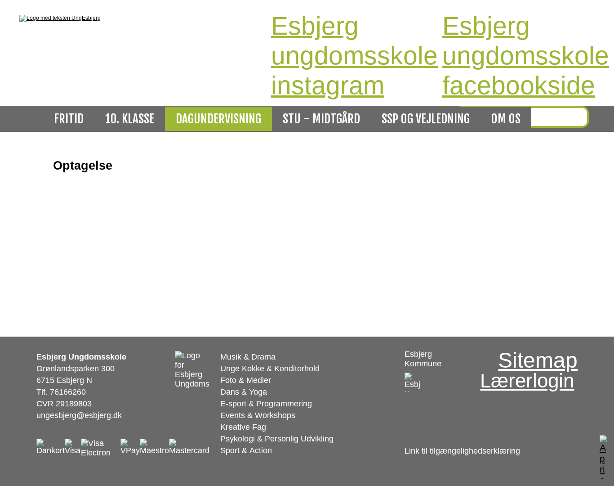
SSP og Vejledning (426, 118)
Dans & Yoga (243, 391)
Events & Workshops (257, 415)
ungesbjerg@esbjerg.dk (79, 415)
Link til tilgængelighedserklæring (462, 450)
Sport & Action (246, 450)
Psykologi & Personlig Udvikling (277, 438)
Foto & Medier (245, 380)
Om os (506, 118)
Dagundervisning (218, 118)
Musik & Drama (248, 356)
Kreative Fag (243, 427)
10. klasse (129, 118)
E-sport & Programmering (266, 403)
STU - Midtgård (321, 118)
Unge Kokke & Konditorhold (270, 368)
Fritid (69, 118)
